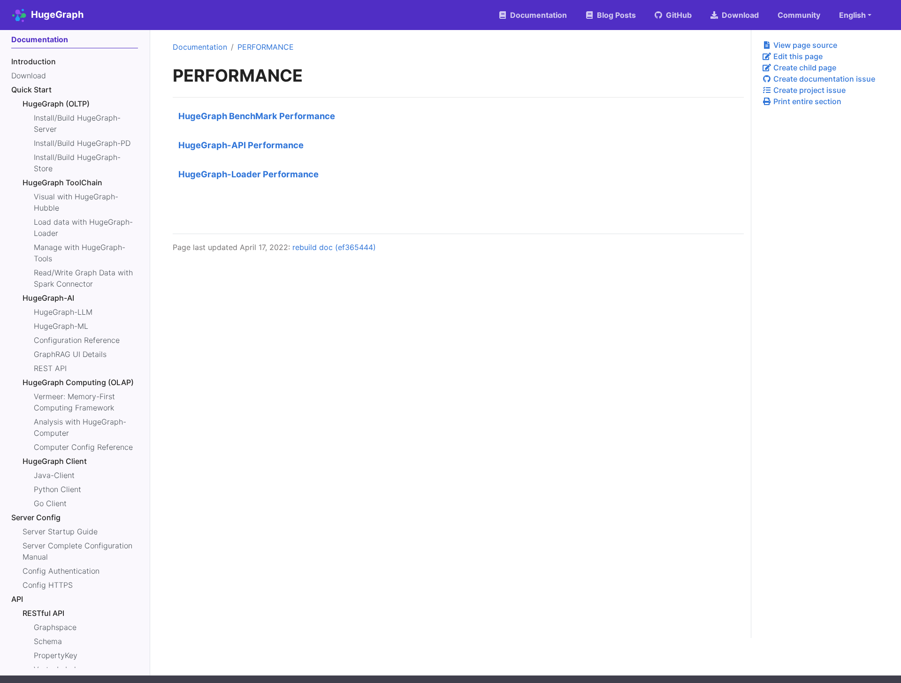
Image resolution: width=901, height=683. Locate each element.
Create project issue (808, 90)
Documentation (200, 47)
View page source (804, 45)
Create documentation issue (823, 78)
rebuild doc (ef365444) (334, 247)
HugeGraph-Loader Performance (248, 174)
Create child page (803, 67)
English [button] (852, 15)
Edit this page (797, 56)
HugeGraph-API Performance (241, 145)
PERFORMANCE (265, 47)
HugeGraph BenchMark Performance (256, 116)
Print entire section (806, 101)
